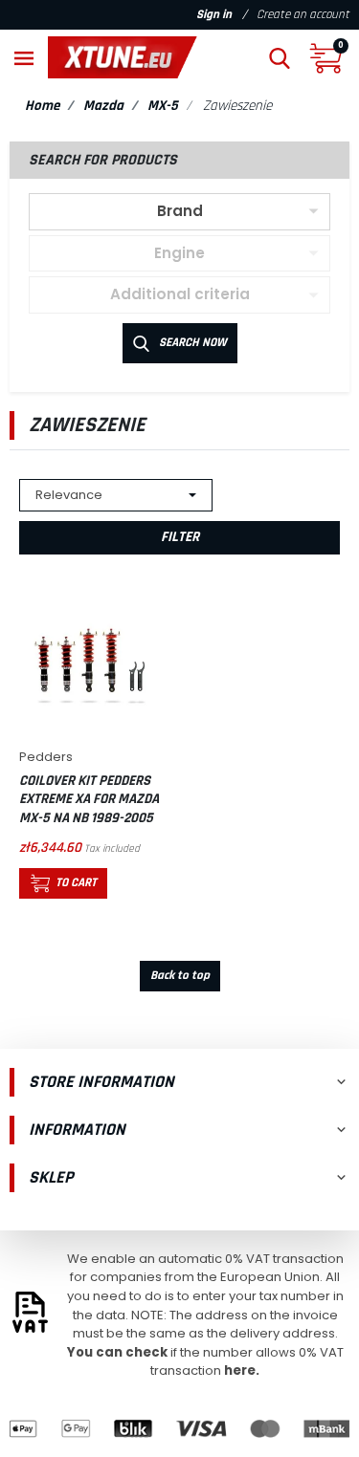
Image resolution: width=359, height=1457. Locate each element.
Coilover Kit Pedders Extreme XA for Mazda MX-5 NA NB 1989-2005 (89, 799)
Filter (180, 537)
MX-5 (162, 106)
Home (42, 106)
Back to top (180, 975)
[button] (279, 57)
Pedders (46, 757)
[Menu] (24, 57)
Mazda (103, 106)
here (240, 1370)
